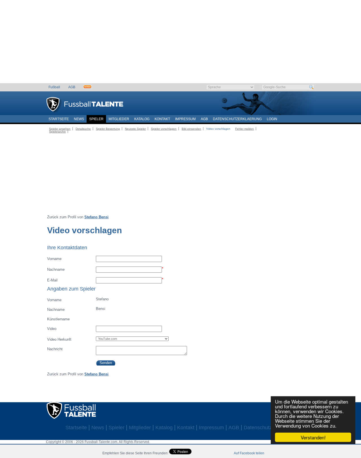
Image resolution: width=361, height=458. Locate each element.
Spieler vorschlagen (164, 128)
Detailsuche (83, 128)
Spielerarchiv (57, 131)
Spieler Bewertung (108, 128)
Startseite (59, 119)
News (79, 119)
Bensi (76, 309)
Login (272, 119)
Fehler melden (244, 128)
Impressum (185, 119)
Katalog (141, 119)
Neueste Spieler (135, 128)
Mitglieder (119, 119)
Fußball (54, 87)
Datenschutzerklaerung (237, 119)
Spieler (96, 119)
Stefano (77, 299)
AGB (71, 87)
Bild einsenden (191, 128)
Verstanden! (313, 437)
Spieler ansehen (60, 128)
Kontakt (162, 119)
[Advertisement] (180, 43)
